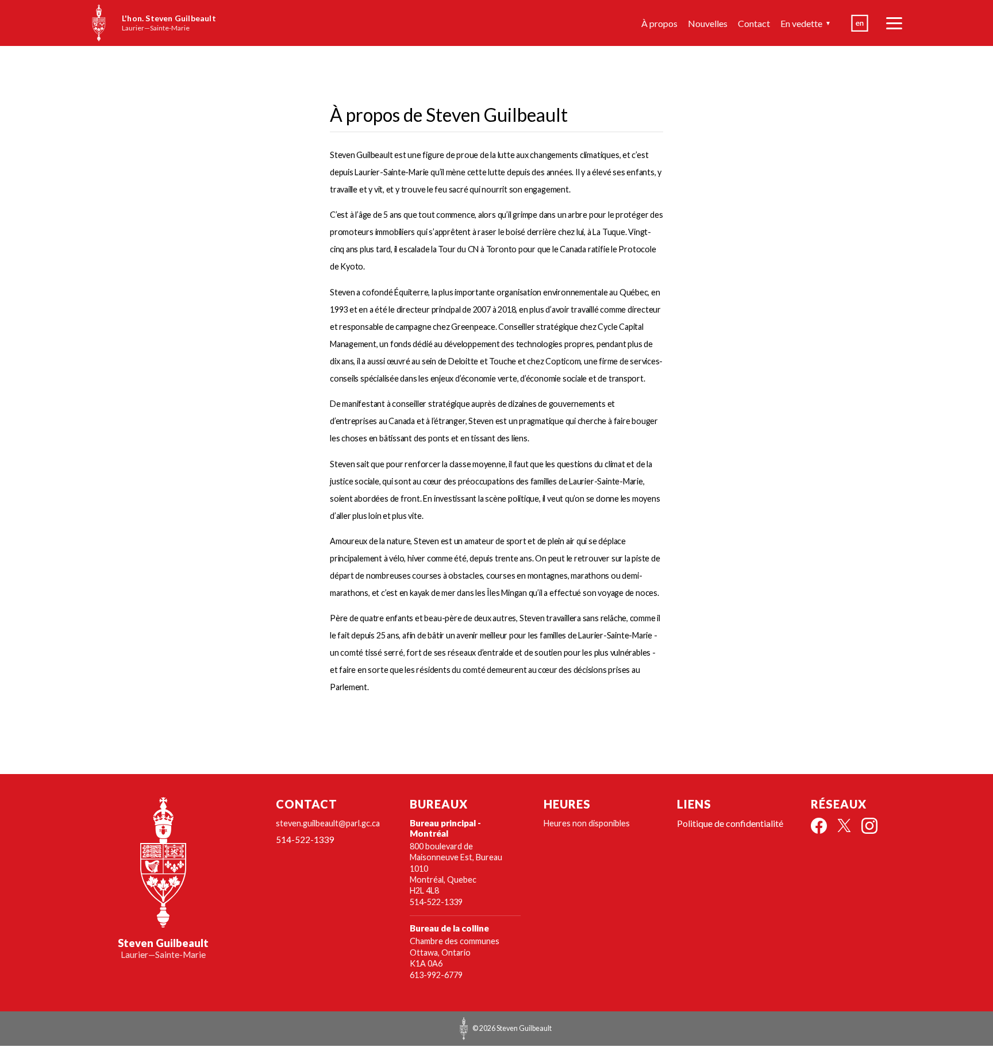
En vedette (805, 23)
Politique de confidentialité (730, 823)
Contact (754, 23)
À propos (659, 23)
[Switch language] (859, 23)
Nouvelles (708, 23)
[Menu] (894, 23)
